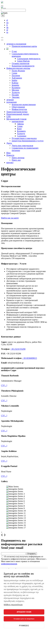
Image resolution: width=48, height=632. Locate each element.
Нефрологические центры (18, 68)
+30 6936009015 (29, 358)
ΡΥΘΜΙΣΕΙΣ (24, 626)
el (7, 20)
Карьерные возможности (23, 66)
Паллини (16, 75)
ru (3, 15)
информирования (9, 564)
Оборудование (18, 107)
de (7, 27)
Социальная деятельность (28, 58)
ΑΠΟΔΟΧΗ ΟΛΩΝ (24, 612)
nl (7, 30)
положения (11, 102)
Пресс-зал (16, 160)
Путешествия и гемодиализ (24, 138)
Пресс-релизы (18, 157)
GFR (8, 116)
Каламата (16, 87)
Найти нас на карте (10, 218)
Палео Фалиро (18, 71)
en (7, 22)
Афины (20, 124)
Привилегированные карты (24, 46)
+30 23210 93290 (17, 349)
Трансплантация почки (16, 112)
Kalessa (15, 83)
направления (17, 121)
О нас (14, 51)
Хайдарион (17, 78)
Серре (14, 73)
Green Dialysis (23, 61)
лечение (10, 100)
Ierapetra (15, 85)
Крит (19, 129)
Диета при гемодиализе (22, 145)
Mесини (15, 90)
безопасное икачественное (24, 104)
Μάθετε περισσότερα (13, 604)
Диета (9, 143)
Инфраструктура (19, 109)
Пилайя (15, 95)
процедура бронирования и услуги (27, 141)
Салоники (21, 136)
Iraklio (14, 80)
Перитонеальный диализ (17, 114)
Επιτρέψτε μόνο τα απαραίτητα (24, 619)
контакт (9, 162)
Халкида (16, 92)
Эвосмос (16, 97)
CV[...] (4, 385)
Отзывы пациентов (20, 63)
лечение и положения (16, 44)
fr (7, 25)
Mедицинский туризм (16, 119)
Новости (10, 155)
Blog (8, 153)
